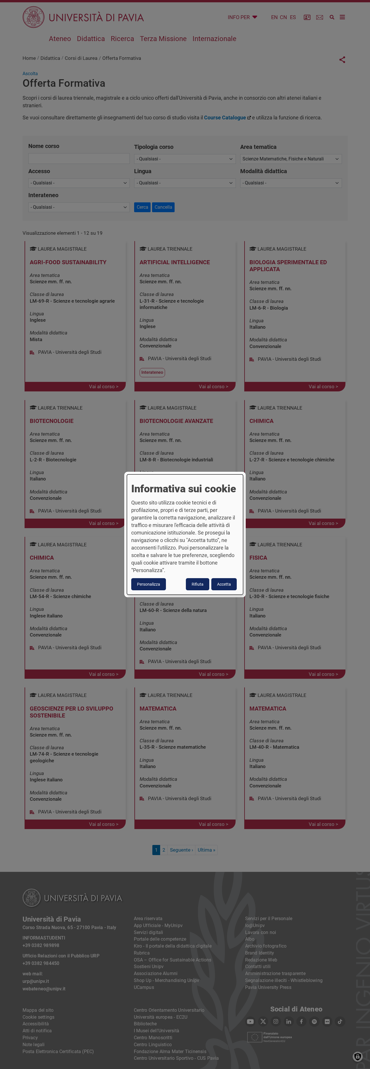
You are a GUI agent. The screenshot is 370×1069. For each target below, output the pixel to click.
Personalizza (148, 584)
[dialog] (185, 534)
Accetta (224, 584)
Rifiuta (198, 584)
